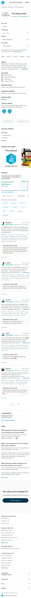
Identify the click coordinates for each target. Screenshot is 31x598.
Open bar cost (5, 523)
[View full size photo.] (11, 158)
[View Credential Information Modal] (11, 413)
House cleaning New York (7, 532)
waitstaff (11, 7)
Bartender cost (5, 521)
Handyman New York (6, 530)
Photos (16, 56)
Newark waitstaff (5, 565)
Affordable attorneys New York (9, 537)
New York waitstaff (6, 555)
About (3, 56)
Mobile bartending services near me (10, 548)
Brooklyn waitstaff (6, 563)
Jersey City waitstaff (6, 560)
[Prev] (12, 404)
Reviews (22, 56)
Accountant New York (7, 535)
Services (9, 56)
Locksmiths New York (6, 540)
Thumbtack (4, 7)
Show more (4, 542)
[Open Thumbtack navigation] (3, 2)
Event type (4, 43)
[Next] (18, 404)
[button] (5, 15)
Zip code (4, 23)
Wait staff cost (5, 518)
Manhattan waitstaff (6, 558)
